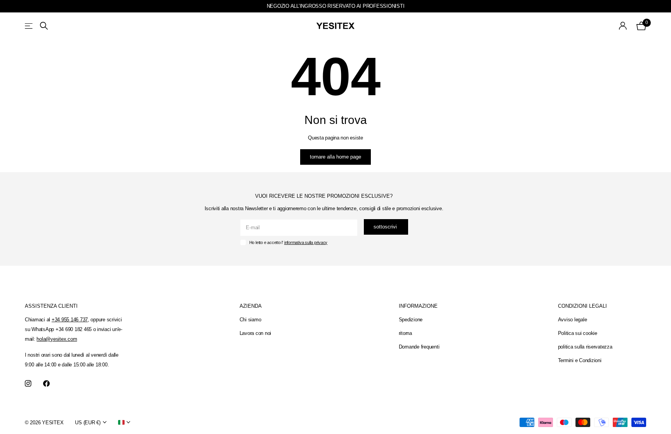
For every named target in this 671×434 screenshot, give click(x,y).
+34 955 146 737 (70, 319)
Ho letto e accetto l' (288, 242)
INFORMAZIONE (418, 306)
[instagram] (28, 383)
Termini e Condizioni (579, 360)
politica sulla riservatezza (585, 347)
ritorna (405, 333)
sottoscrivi (386, 227)
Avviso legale (572, 319)
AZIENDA (251, 306)
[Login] (623, 26)
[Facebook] (46, 383)
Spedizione (410, 319)
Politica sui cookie (577, 333)
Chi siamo (250, 319)
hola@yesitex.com (57, 339)
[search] (44, 26)
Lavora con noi (255, 333)
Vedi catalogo (29, 26)
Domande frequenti (419, 347)
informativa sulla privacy (305, 242)
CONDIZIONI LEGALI (582, 306)
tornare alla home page (335, 157)
